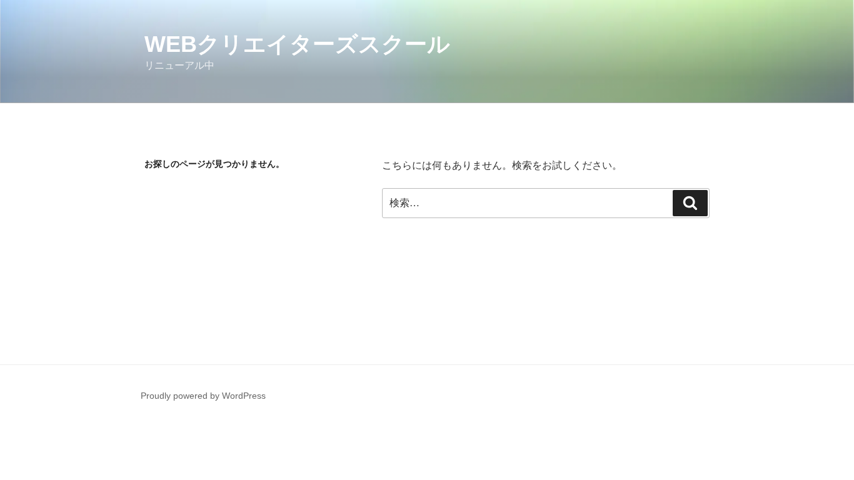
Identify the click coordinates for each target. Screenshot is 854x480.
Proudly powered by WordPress (203, 396)
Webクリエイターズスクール (297, 44)
